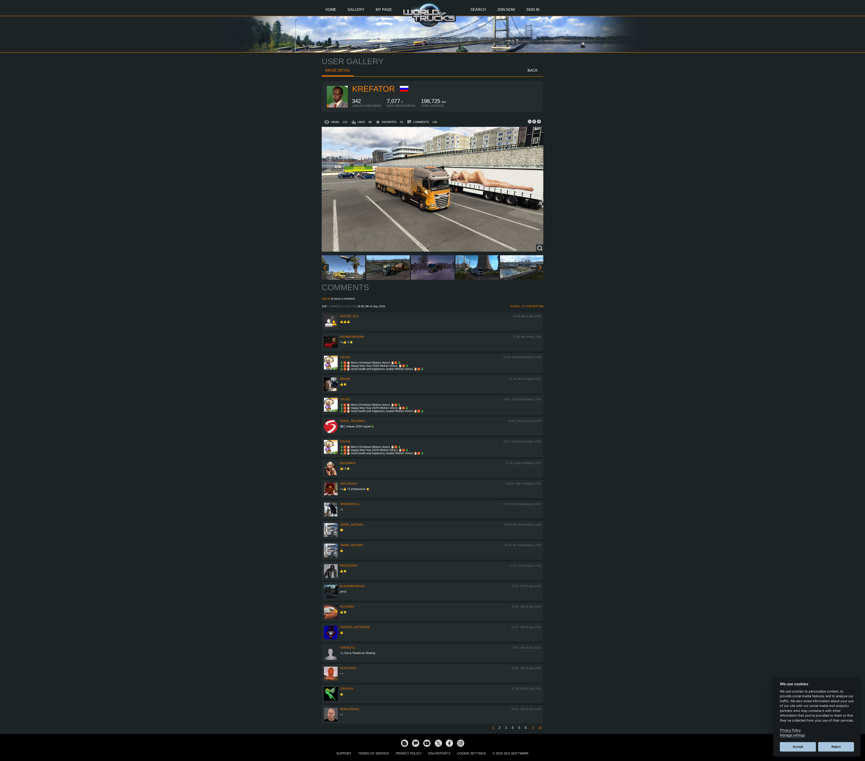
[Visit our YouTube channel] (426, 742)
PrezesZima (348, 565)
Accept (798, 746)
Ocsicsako (348, 668)
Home (331, 9)
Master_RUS (349, 316)
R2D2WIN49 (347, 463)
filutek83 (347, 606)
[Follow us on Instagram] (460, 742)
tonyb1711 (347, 647)
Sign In (532, 9)
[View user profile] (337, 106)
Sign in (326, 298)
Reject (836, 746)
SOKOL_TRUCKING (352, 421)
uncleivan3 (348, 483)
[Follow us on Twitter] (438, 742)
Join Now (506, 9)
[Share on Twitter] (530, 121)
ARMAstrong (349, 709)
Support (343, 753)
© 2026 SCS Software (511, 753)
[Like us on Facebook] (449, 742)
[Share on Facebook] (539, 121)
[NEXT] (532, 728)
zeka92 (345, 378)
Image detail (337, 70)
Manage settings (792, 735)
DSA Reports (439, 753)
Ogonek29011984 (352, 336)
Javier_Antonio (351, 524)
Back (533, 70)
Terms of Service (373, 753)
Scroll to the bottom (526, 306)
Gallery (356, 9)
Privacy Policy (408, 753)
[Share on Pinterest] (534, 121)
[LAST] (539, 728)
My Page (384, 9)
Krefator (373, 88)
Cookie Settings (471, 753)
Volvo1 (345, 357)
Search (478, 9)
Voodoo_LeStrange (355, 627)
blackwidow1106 (352, 586)
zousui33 (346, 688)
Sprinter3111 (350, 504)
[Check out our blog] (404, 742)
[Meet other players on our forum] (415, 742)
